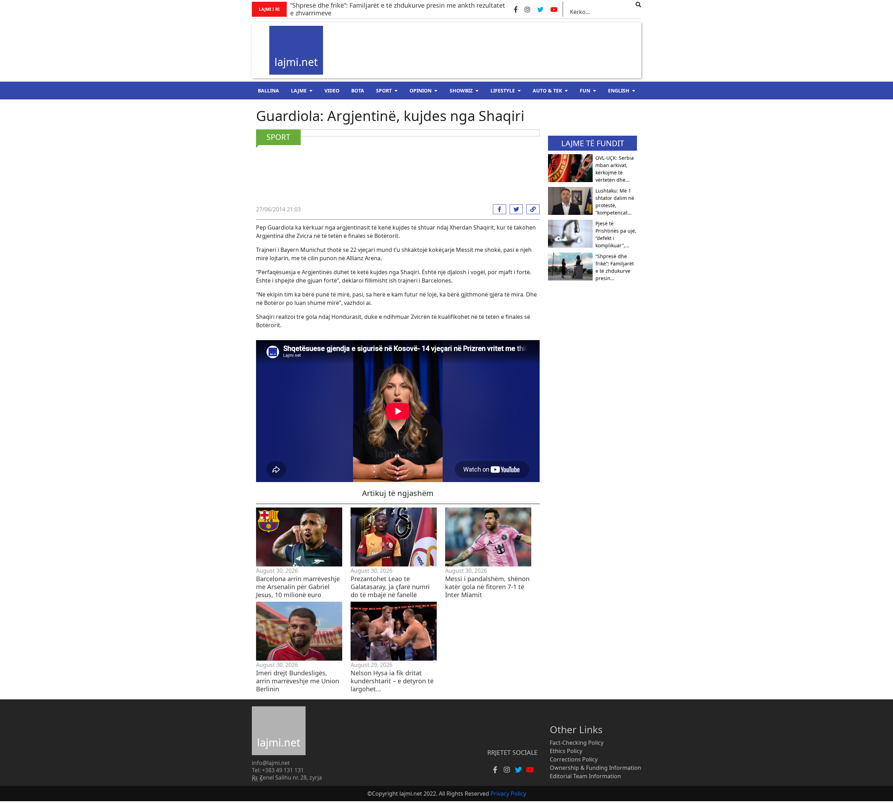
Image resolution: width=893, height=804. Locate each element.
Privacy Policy (508, 793)
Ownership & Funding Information (595, 768)
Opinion (421, 90)
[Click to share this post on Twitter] (514, 209)
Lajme (299, 90)
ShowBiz (461, 90)
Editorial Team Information (585, 776)
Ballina (268, 90)
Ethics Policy (566, 751)
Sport (384, 90)
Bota (357, 90)
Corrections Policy (574, 759)
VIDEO (331, 90)
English (618, 90)
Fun (585, 90)
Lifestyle (502, 90)
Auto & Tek (547, 90)
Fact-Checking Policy (576, 742)
